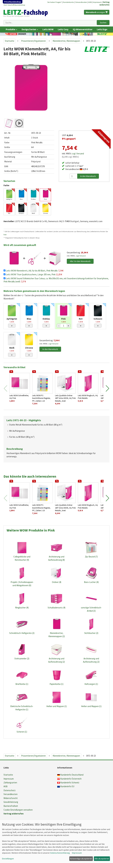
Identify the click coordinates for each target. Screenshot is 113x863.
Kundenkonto (68, 2)
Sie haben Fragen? (54, 2)
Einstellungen (8, 858)
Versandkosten (81, 2)
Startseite (9, 40)
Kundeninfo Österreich (71, 778)
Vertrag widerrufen (14, 813)
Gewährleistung (11, 802)
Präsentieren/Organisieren (33, 40)
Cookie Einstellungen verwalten (18, 809)
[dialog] (56, 841)
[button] (107, 388)
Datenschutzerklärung (60, 853)
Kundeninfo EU (67, 786)
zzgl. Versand (78, 153)
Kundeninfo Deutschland (71, 774)
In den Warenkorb (50, 349)
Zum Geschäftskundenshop (14, 5)
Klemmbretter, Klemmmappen (66, 40)
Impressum (97, 2)
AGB (90, 2)
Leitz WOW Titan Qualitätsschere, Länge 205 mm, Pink (31, 274)
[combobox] (50, 22)
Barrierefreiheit (11, 806)
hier (5, 234)
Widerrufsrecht (11, 798)
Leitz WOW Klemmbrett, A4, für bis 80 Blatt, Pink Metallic (32, 270)
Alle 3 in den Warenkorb (80, 261)
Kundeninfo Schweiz (69, 782)
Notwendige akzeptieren (81, 858)
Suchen (103, 22)
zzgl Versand (81, 255)
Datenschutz (10, 790)
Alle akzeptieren (102, 858)
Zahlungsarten (10, 782)
